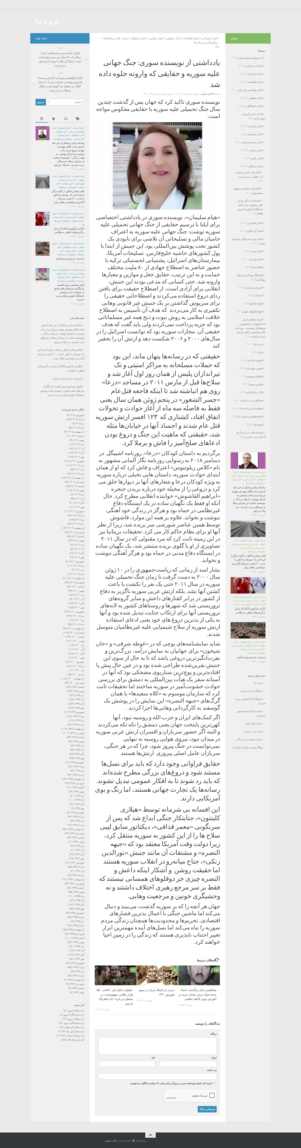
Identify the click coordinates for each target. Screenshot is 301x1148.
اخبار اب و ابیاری (253, 65)
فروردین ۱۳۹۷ (76, 833)
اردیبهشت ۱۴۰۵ (75, 431)
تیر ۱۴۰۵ (79, 423)
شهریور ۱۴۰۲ (77, 561)
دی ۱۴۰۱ (79, 594)
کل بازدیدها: (77, 1039)
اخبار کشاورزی (254, 223)
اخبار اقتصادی (191, 38)
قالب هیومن (110, 1140)
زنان (125, 38)
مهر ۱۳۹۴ (79, 958)
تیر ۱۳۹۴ (79, 971)
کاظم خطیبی (206, 93)
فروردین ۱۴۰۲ (76, 582)
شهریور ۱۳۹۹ (77, 712)
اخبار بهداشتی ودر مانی (249, 90)
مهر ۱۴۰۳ (79, 507)
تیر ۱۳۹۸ (79, 770)
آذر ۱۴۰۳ (79, 498)
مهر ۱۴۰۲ (79, 557)
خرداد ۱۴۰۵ (78, 427)
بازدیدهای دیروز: (75, 1018)
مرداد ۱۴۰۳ (78, 515)
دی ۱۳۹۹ (79, 695)
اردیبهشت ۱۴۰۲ (75, 578)
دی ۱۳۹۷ (79, 795)
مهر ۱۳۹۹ (79, 707)
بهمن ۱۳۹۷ (78, 791)
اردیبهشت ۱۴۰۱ (75, 628)
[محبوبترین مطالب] (54, 119)
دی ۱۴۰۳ (79, 494)
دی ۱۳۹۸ (79, 745)
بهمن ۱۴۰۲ (78, 540)
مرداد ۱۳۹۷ (78, 816)
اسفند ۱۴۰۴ (78, 436)
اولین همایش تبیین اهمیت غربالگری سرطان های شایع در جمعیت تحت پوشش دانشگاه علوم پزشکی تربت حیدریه (69, 292)
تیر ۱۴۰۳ (79, 519)
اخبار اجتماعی (210, 38)
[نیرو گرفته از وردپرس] (133, 1140)
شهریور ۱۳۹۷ (77, 812)
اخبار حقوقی (173, 38)
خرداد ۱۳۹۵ (78, 925)
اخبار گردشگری (254, 231)
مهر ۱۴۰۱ (79, 607)
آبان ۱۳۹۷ (79, 804)
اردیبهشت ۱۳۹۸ (75, 779)
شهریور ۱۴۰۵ (77, 415)
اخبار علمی (256, 158)
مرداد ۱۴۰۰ (78, 666)
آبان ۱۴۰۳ (79, 502)
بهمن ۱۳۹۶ (78, 841)
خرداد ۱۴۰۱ (78, 624)
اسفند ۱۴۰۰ (78, 636)
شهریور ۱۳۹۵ (77, 912)
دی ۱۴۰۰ (79, 645)
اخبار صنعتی (79, 139)
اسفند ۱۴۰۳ (78, 486)
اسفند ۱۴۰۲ (78, 536)
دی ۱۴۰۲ (79, 544)
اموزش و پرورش (253, 287)
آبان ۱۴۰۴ (79, 452)
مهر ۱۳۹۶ (79, 858)
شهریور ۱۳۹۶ (77, 862)
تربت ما (47, 21)
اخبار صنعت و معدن (251, 142)
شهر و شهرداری (253, 368)
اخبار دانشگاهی (77, 135)
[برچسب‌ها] (78, 119)
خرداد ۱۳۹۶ (78, 875)
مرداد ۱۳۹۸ (78, 766)
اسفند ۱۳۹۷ (78, 787)
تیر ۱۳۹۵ (79, 921)
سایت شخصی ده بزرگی (249, 739)
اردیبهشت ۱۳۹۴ (75, 979)
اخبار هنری (256, 251)
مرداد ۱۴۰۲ (78, 565)
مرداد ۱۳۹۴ (78, 967)
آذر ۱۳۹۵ (79, 900)
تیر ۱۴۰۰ (79, 670)
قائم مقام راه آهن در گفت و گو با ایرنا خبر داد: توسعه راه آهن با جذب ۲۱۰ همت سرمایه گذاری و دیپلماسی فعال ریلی (60, 354)
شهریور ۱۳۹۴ (77, 963)
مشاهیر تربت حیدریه (251, 400)
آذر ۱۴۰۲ (79, 548)
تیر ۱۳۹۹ (79, 720)
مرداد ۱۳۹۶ (78, 866)
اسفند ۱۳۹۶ (78, 837)
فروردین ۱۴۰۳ (76, 532)
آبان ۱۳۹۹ (79, 703)
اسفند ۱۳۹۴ (78, 938)
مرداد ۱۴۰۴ (78, 465)
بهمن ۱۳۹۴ (78, 942)
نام (152, 1057)
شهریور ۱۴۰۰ (77, 661)
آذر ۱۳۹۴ (79, 950)
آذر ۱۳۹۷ (79, 799)
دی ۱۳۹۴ (79, 946)
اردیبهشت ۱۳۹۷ (75, 829)
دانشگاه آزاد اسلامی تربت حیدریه (250, 701)
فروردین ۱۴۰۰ (76, 682)
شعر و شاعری (254, 360)
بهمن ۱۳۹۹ (78, 691)
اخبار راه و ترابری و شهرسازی (244, 544)
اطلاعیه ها (256, 267)
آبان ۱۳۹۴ (79, 954)
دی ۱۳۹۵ (79, 896)
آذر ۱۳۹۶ (79, 850)
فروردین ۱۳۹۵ (76, 933)
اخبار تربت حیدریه (253, 731)
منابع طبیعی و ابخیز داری (249, 416)
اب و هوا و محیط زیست (249, 57)
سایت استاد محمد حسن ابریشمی (251, 713)
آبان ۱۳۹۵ (79, 904)
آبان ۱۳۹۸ (79, 753)
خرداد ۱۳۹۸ (78, 774)
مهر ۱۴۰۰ (79, 657)
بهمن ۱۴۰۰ (78, 641)
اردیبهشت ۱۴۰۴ (75, 477)
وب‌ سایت (212, 1070)
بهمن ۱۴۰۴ (78, 440)
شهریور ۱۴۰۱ (77, 611)
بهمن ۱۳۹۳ (78, 992)
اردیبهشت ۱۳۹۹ (75, 728)
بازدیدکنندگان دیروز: (73, 1023)
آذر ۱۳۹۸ (79, 749)
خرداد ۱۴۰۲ (78, 574)
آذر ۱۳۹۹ (79, 699)
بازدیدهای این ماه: (74, 1031)
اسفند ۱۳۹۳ (78, 988)
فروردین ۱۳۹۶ (76, 883)
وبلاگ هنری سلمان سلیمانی (247, 747)
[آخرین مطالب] (42, 119)
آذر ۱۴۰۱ (79, 599)
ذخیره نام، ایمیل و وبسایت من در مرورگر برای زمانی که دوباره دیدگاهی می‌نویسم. (171, 1083)
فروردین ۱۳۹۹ (76, 733)
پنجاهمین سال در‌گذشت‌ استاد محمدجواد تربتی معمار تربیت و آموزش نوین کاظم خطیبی (197, 994)
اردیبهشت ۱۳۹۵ (75, 929)
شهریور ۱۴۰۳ (77, 511)
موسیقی (257, 424)
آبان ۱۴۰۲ (79, 553)
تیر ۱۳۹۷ (79, 820)
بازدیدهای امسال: (74, 1035)
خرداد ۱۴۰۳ (78, 523)
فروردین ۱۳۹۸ (76, 783)
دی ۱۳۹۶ (79, 845)
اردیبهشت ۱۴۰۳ (75, 528)
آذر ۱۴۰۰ (79, 649)
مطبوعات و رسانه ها (206, 42)
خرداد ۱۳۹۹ (78, 724)
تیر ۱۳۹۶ (79, 871)
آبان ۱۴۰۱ (79, 603)
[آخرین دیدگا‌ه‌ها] (66, 119)
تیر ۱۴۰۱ (79, 620)
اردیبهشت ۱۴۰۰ (75, 678)
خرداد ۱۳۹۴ (78, 975)
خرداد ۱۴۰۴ (78, 473)
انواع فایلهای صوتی (252, 311)
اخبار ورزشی (255, 259)
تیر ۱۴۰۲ (79, 569)
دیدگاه (213, 1033)
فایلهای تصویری (253, 376)
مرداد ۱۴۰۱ (78, 615)
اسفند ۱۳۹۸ (78, 737)
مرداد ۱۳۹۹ (78, 716)
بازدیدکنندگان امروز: (73, 1014)
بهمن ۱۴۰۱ (78, 590)
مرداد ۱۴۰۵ (78, 419)
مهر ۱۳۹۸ (79, 758)
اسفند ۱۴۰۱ (78, 586)
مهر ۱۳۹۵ (79, 908)
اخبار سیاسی (156, 38)
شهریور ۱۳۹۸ (77, 762)
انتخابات (257, 295)
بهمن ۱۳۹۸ (78, 741)
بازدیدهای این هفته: (73, 1027)
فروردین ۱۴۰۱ (76, 632)
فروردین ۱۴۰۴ (76, 482)
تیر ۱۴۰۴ (79, 469)
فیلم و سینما (255, 384)
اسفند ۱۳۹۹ (78, 687)
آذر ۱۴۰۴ (79, 448)
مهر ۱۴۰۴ (79, 456)
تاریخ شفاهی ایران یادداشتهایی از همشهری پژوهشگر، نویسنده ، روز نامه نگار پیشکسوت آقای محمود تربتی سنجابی (250, 328)
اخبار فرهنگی (138, 38)
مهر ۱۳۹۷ (79, 808)
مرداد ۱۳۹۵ (78, 917)
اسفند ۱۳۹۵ (78, 887)
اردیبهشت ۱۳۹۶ (75, 879)
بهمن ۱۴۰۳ (78, 490)
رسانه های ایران (253, 723)
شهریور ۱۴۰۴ (77, 461)
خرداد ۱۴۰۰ (78, 674)
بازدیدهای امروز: (75, 1010)
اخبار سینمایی (254, 134)
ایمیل (213, 1057)
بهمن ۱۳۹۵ (78, 892)
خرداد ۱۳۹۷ (78, 825)
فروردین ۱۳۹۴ (76, 984)
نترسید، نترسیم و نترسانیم (70, 258)
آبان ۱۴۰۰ (79, 653)
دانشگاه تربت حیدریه (251, 691)
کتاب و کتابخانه (111, 38)
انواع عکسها (255, 303)
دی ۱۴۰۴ (79, 444)
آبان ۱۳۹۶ (79, 854)
